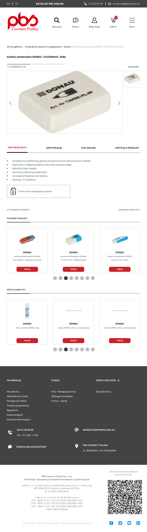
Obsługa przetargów (62, 396)
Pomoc (55, 380)
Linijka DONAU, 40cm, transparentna (73, 327)
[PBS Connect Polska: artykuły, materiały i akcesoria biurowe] (23, 22)
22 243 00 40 (95, 3)
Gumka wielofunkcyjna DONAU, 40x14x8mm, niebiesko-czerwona (27, 258)
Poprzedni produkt (18, 209)
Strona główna (14, 46)
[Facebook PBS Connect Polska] (111, 523)
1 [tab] (54, 278)
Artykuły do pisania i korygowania (43, 46)
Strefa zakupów (106, 380)
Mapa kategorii (15, 414)
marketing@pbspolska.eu (126, 3)
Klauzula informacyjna (18, 419)
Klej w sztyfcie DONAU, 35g (27, 327)
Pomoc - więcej (59, 400)
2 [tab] (60, 278)
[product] (27, 239)
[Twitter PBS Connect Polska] (120, 523)
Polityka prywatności (18, 405)
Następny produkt (129, 209)
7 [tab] (87, 278)
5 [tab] (76, 278)
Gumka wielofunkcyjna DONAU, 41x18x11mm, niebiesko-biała (73, 258)
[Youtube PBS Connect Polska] (129, 523)
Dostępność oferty (17, 400)
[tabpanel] (73, 250)
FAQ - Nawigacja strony (63, 391)
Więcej (27, 269)
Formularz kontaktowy (31, 446)
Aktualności (13, 391)
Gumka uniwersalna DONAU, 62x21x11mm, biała (120, 258)
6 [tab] (81, 278)
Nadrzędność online (17, 396)
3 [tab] (65, 278)
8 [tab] (92, 278)
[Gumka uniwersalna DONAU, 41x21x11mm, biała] (132, 79)
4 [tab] (71, 278)
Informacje (14, 380)
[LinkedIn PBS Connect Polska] (138, 523)
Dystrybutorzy (103, 391)
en (8, 3)
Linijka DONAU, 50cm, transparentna (120, 327)
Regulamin (12, 410)
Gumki (67, 46)
